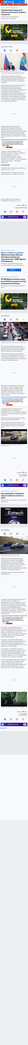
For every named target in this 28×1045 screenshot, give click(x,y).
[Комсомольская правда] (8, 2)
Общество (7, 7)
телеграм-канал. (10, 169)
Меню (1, 1)
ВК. (23, 172)
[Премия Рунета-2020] (13, 1)
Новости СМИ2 (3, 728)
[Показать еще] (23, 50)
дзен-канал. (17, 201)
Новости (16, 4)
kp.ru (26, 205)
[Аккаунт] (26, 1)
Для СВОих (10, 4)
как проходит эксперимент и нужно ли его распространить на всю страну (13, 143)
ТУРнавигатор (4, 4)
